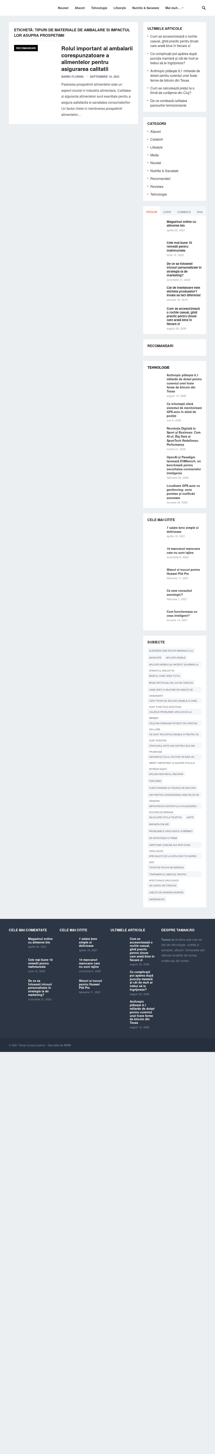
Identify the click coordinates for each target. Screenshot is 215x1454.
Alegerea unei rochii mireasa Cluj (171, 650)
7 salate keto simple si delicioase (183, 529)
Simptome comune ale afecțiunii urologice (169, 845)
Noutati (63, 8)
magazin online (159, 824)
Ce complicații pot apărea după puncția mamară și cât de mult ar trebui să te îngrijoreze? (174, 58)
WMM (67, 1045)
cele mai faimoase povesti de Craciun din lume (173, 723)
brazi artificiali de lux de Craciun (171, 682)
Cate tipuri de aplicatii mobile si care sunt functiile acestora (173, 701)
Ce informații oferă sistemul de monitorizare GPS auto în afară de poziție (184, 410)
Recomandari (26, 48)
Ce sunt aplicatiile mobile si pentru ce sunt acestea (174, 735)
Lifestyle (120, 8)
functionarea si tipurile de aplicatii (172, 787)
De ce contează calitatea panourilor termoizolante (168, 103)
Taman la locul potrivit (31, 1045)
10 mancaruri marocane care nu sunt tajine (183, 550)
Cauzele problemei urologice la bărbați (170, 712)
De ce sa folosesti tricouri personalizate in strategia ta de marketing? (184, 269)
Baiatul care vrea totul (164, 675)
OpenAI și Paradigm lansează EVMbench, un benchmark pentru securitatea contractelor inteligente (184, 465)
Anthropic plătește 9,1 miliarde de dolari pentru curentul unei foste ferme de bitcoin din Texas (175, 75)
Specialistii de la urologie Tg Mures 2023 (172, 856)
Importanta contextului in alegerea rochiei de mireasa (173, 806)
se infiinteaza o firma (163, 838)
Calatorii (156, 139)
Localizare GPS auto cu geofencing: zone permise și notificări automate (183, 491)
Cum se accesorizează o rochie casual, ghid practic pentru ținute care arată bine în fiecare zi (174, 41)
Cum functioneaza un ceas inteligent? (182, 613)
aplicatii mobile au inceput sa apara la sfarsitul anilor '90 (173, 665)
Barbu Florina (72, 76)
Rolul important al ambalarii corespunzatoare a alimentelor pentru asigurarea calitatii (97, 58)
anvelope (155, 657)
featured (155, 781)
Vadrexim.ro (157, 899)
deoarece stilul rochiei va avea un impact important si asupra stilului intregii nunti (172, 757)
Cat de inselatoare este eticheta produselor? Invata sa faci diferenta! (184, 291)
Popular (151, 212)
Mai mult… (173, 8)
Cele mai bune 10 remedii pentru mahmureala (179, 246)
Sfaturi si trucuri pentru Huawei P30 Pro (183, 571)
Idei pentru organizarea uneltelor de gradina (174, 795)
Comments (184, 212)
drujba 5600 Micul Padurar (166, 774)
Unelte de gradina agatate (166, 892)
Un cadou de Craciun (162, 885)
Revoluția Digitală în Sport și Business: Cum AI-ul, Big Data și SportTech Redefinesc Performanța (184, 436)
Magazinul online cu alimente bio (181, 223)
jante (190, 817)
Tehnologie (99, 8)
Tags (200, 212)
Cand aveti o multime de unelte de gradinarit (171, 690)
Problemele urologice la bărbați (171, 831)
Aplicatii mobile (176, 657)
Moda (154, 155)
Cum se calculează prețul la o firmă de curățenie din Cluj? (172, 90)
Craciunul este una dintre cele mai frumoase (172, 746)
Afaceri (80, 8)
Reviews (156, 186)
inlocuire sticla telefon (165, 817)
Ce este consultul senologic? (179, 592)
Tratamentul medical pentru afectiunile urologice (167, 875)
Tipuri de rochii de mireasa (166, 867)
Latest (167, 212)
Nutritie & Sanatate (145, 8)
